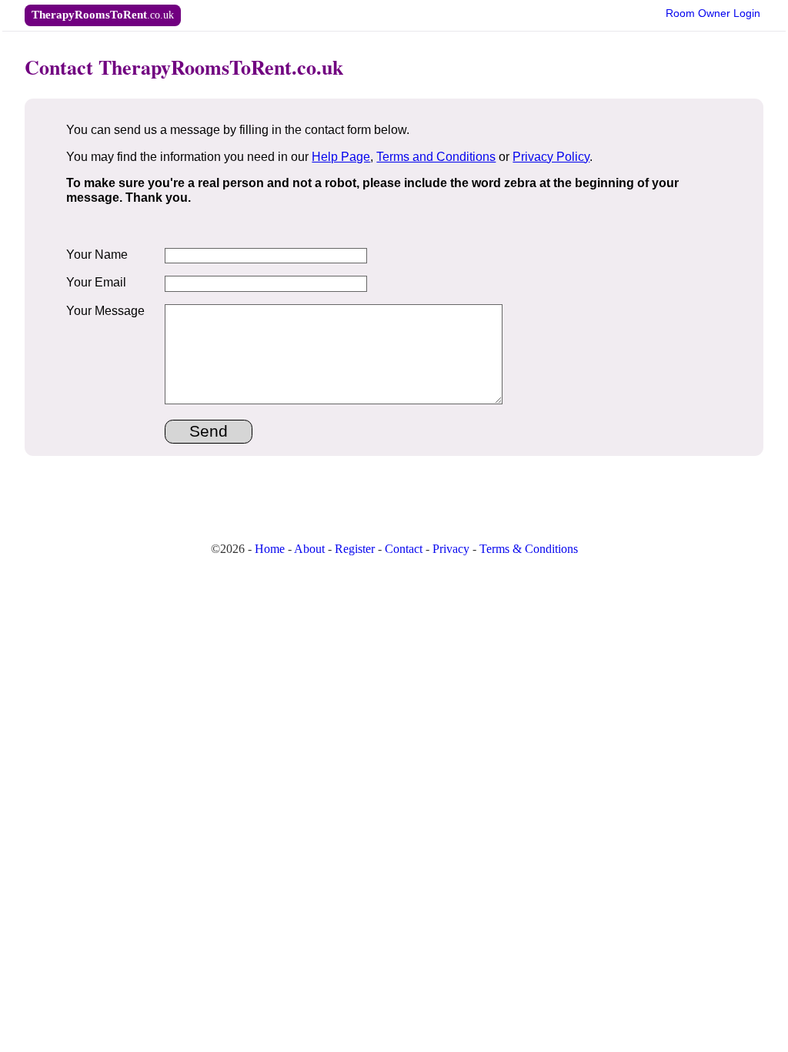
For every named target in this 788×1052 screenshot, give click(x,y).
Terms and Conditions (436, 156)
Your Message (105, 310)
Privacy (450, 548)
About (309, 548)
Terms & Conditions (528, 548)
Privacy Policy (551, 156)
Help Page (341, 156)
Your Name (97, 254)
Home (270, 548)
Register (355, 548)
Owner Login (713, 13)
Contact (403, 548)
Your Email (96, 282)
